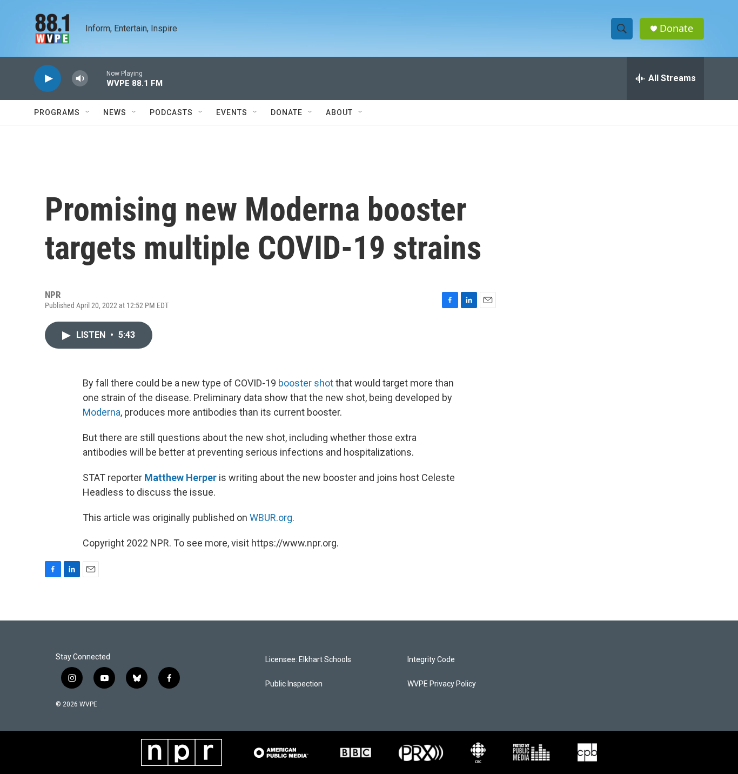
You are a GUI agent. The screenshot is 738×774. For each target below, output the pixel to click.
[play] (47, 78)
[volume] (80, 78)
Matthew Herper (180, 477)
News (114, 112)
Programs (57, 112)
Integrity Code (431, 660)
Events (231, 112)
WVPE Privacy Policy (441, 684)
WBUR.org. (272, 517)
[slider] (97, 78)
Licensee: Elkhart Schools (308, 660)
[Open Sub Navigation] (88, 112)
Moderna (101, 412)
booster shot (305, 383)
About (339, 112)
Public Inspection (294, 684)
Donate (676, 28)
